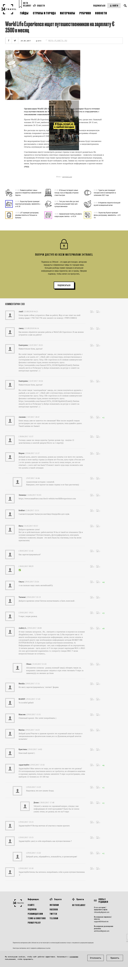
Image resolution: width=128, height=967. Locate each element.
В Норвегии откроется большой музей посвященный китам (107, 204)
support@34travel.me (101, 922)
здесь (26, 166)
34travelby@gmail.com (101, 912)
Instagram (54, 904)
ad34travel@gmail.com (101, 931)
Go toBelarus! (27, 4)
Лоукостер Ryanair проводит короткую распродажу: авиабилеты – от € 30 (28, 203)
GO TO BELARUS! (78, 905)
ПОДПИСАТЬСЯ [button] (64, 285)
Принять (114, 958)
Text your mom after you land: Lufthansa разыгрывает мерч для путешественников (66, 203)
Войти (115, 5)
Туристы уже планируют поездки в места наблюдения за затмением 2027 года (105, 192)
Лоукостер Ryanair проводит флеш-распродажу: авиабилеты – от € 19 (107, 215)
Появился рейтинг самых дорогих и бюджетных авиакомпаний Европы (28, 192)
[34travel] (8, 9)
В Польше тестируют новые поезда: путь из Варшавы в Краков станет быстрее (66, 192)
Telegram (54, 918)
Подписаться (99, 5)
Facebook (54, 909)
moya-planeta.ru (57, 40)
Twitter (53, 913)
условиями (74, 957)
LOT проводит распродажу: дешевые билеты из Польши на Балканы (27, 215)
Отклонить (95, 958)
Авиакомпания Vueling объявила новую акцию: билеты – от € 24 (68, 215)
